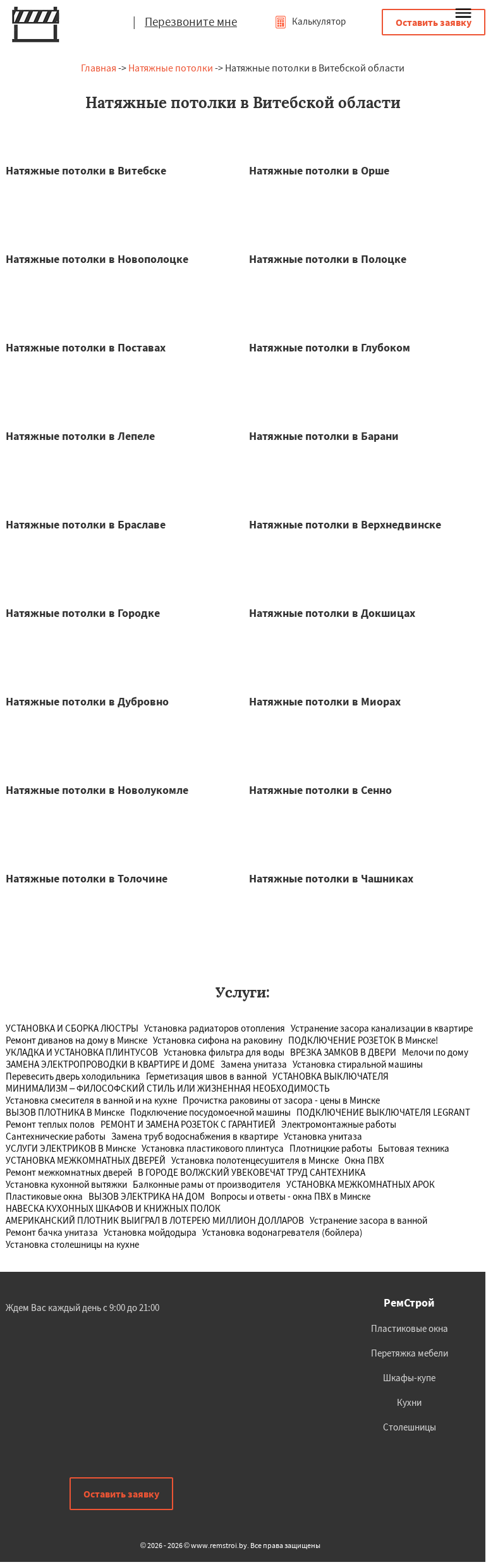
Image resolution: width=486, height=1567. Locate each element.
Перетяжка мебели (409, 1353)
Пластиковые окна (409, 1328)
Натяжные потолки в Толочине (86, 878)
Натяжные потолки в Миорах (325, 701)
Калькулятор (318, 21)
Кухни (409, 1402)
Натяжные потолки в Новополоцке (97, 259)
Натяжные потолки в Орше (319, 170)
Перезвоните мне (191, 21)
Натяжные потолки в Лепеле (80, 436)
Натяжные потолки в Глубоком (329, 347)
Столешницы (409, 1427)
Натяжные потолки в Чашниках (331, 878)
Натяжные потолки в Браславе (86, 524)
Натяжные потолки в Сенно (320, 790)
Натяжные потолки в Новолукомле (97, 790)
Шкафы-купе (409, 1378)
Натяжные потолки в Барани (324, 436)
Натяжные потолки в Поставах (86, 347)
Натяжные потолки (170, 67)
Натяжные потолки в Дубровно (87, 701)
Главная (98, 67)
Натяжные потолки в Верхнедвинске (345, 524)
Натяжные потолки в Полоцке (327, 259)
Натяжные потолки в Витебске (86, 170)
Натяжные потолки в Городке (83, 613)
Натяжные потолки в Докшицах (332, 613)
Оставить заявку (433, 22)
